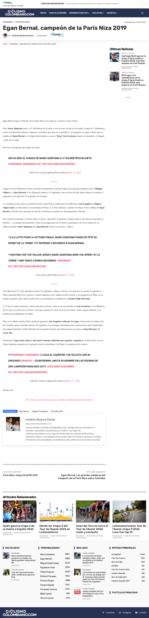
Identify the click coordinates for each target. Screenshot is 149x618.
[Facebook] (24, 455)
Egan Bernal (24, 411)
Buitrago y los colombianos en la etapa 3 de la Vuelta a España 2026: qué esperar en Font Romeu (133, 80)
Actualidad (8, 22)
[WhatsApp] (44, 455)
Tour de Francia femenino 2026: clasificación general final (22, 574)
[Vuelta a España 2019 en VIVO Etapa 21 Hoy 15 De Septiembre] (77, 591)
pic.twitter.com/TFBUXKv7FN (26, 266)
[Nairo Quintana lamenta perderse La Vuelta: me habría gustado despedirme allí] (6, 555)
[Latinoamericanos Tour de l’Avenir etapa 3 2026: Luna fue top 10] (129, 511)
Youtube (142, 612)
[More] (51, 455)
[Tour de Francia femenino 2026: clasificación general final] (6, 572)
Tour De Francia (17, 569)
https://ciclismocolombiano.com (38, 424)
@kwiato (26, 360)
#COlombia (67, 366)
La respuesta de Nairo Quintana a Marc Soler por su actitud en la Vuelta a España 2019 (94, 559)
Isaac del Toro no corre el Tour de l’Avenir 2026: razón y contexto (92, 529)
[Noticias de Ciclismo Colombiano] (19, 12)
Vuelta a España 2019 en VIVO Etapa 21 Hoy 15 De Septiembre (93, 593)
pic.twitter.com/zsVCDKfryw (56, 164)
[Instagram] (119, 612)
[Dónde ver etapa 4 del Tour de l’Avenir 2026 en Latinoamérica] (56, 511)
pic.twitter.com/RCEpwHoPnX (27, 372)
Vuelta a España (127, 53)
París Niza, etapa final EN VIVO (20, 475)
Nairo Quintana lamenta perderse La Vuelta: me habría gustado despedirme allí (23, 559)
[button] (142, 13)
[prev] (139, 3)
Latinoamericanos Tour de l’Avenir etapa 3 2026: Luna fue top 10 (129, 529)
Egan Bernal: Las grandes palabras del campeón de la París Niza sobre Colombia (81, 477)
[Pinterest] (37, 455)
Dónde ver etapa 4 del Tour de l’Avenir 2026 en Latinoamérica (54, 529)
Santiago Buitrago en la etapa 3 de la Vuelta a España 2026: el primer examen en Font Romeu (133, 60)
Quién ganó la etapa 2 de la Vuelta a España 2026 (18, 527)
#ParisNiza (29, 164)
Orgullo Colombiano (40, 411)
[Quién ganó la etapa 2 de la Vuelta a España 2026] (20, 511)
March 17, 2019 (73, 172)
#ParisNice (15, 164)
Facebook (110, 612)
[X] (30, 455)
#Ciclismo (53, 366)
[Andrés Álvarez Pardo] (5, 35)
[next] (144, 3)
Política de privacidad (125, 592)
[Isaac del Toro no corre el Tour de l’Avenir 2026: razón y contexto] (93, 511)
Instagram (127, 612)
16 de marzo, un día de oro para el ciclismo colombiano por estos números (59, 400)
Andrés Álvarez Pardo (22, 36)
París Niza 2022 (23, 22)
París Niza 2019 (57, 411)
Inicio (5, 44)
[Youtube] (136, 612)
